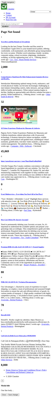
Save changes (13, 395)
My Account (10, 17)
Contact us (29, 372)
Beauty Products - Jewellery (34, 265)
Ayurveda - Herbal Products (11, 300)
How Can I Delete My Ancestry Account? (14, 220)
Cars (2, 179)
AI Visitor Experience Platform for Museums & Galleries (20, 128)
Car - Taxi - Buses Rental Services (23, 60)
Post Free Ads (11, 20)
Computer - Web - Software (21, 146)
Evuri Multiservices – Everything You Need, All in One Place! (22, 194)
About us (14, 370)
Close (4, 395)
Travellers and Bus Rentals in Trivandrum (15, 42)
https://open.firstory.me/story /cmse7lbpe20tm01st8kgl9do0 (21, 161)
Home (8, 13)
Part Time (28, 210)
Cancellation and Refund (15, 372)
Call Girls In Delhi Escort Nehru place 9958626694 (18, 336)
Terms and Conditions (27, 370)
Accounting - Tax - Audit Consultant (24, 238)
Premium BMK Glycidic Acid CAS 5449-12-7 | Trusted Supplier (22, 247)
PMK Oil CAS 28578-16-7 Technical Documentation (18, 282)
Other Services (6, 360)
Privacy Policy (41, 370)
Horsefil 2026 (5, 315)
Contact (9, 15)
